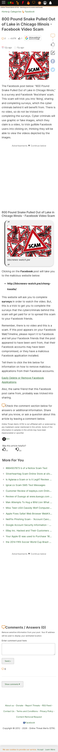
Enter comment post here (14, 640)
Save (8, 439)
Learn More (50, 749)
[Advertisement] (29, 176)
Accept (40, 749)
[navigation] (53, 44)
